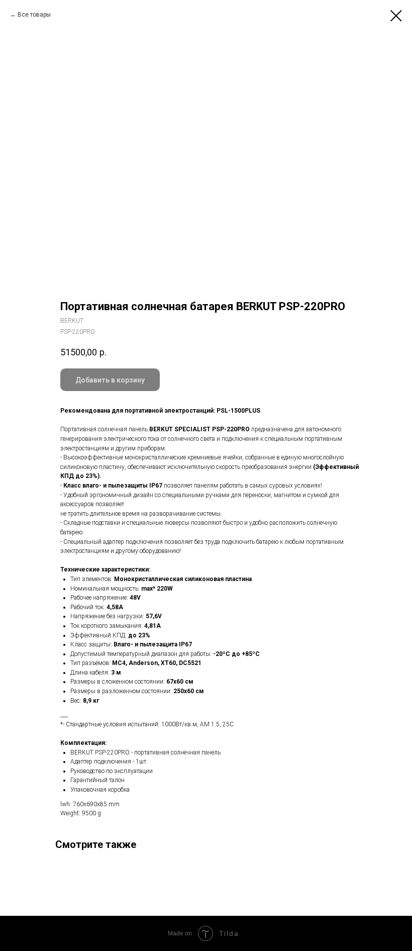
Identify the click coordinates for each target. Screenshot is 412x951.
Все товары (34, 14)
